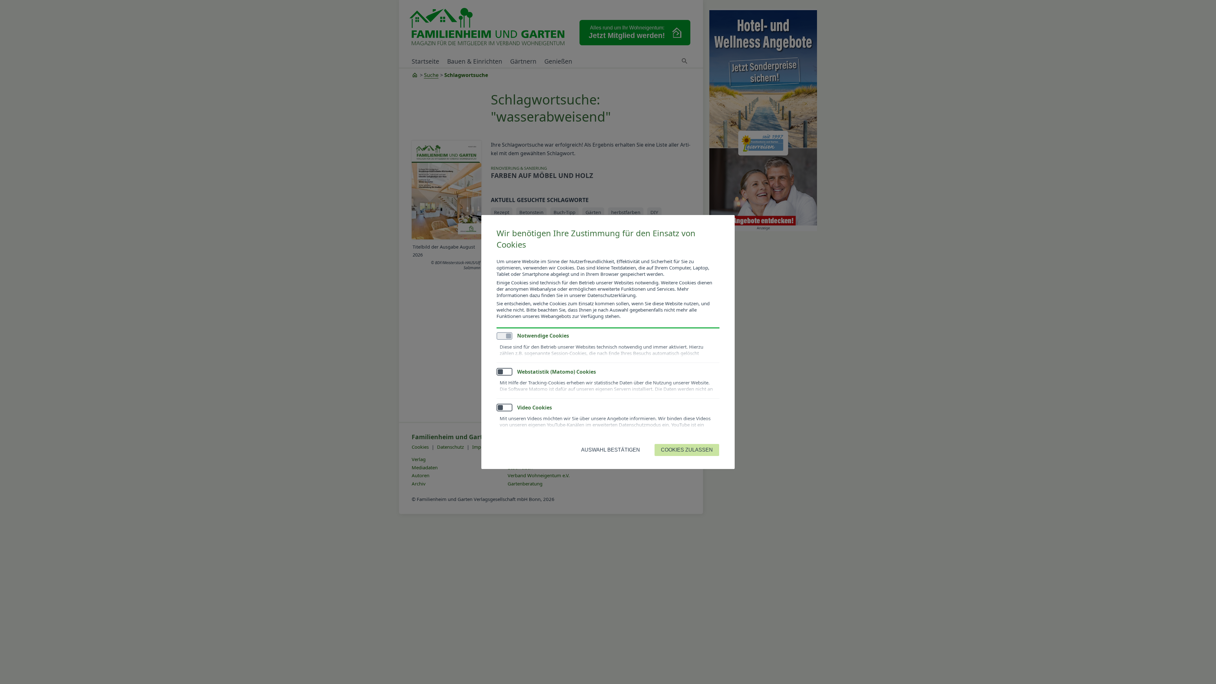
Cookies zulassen (687, 450)
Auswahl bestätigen (610, 450)
